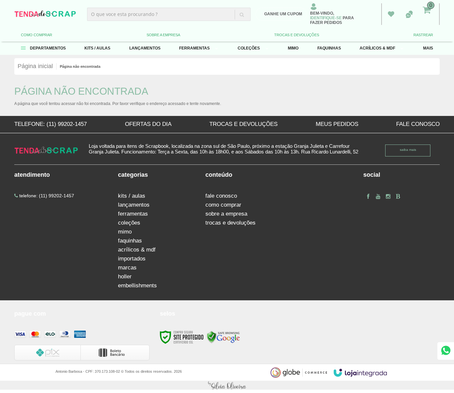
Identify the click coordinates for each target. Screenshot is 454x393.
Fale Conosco (418, 124)
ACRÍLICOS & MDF (137, 249)
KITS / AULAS (131, 196)
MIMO (125, 232)
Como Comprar (36, 35)
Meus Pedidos (391, 14)
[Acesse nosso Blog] (398, 196)
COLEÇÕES (129, 223)
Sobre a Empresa (163, 35)
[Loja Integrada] (360, 373)
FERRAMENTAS (133, 214)
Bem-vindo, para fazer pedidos (332, 18)
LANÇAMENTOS (134, 205)
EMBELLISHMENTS (137, 285)
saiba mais (408, 149)
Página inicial (35, 66)
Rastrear (423, 35)
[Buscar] (242, 15)
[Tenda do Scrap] (45, 14)
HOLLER (125, 276)
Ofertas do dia (148, 124)
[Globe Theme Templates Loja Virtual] (299, 372)
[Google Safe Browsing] (223, 337)
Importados (132, 258)
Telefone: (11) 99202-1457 (50, 124)
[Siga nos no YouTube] (378, 196)
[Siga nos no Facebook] (368, 196)
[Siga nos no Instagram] (388, 196)
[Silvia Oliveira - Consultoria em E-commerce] (227, 385)
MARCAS (127, 267)
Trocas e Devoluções (296, 35)
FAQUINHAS (130, 241)
